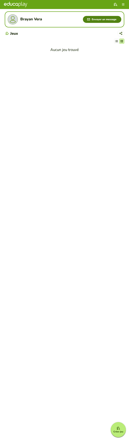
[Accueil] (15, 4)
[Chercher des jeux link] (115, 4)
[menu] (123, 4)
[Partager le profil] (120, 33)
